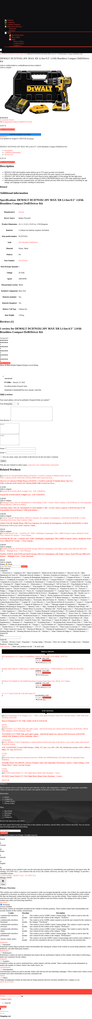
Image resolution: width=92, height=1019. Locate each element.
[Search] (1, 52)
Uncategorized (7, 122)
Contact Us (17, 45)
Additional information (12, 152)
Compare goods (65, 788)
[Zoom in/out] (1, 1011)
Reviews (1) (8, 154)
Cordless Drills (23, 54)
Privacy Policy (18, 41)
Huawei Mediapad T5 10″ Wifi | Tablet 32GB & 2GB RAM (24, 721)
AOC (4, 755)
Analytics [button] (3, 959)
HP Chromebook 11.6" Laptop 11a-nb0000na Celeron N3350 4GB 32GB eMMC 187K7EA (35, 656)
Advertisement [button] (5, 967)
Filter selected (5, 646)
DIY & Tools (7, 54)
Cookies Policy (18, 43)
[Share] (5, 1011)
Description (8, 150)
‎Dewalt (21, 212)
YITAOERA (6, 740)
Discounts (12, 29)
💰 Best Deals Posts (16, 35)
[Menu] (1, 50)
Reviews (12, 31)
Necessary (6, 905)
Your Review (5, 420)
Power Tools (15, 54)
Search (24, 566)
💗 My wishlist (14, 37)
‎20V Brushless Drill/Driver (28, 242)
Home (2, 54)
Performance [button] (4, 951)
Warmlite (5, 771)
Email (2, 453)
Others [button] (2, 976)
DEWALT (3, 136)
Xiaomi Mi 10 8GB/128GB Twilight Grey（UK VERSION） (23, 495)
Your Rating (4, 404)
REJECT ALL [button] (18, 875)
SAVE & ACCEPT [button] (7, 982)
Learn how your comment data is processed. (43, 465)
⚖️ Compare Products (12, 24)
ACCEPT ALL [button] (30, 875)
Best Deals (8, 811)
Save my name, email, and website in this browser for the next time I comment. (30, 457)
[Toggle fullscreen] (3, 1011)
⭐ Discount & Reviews (13, 27)
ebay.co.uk (5, 780)
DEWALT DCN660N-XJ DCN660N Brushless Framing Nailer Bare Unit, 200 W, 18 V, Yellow (36, 681)
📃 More (7, 33)
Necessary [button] (3, 902)
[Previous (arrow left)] (1, 1013)
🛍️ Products (8, 20)
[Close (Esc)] (8, 1011)
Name (3, 448)
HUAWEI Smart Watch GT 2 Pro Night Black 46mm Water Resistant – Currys (32, 776)
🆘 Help (12, 39)
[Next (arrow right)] (3, 1013)
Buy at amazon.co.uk (7, 129)
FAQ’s (6, 797)
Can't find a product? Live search (20, 134)
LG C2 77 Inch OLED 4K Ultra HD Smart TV (18, 693)
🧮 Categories (9, 22)
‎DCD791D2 (23, 261)
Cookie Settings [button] (6, 875)
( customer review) (7, 120)
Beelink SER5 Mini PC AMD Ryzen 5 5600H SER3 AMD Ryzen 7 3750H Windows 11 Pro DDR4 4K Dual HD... (43, 669)
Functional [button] (4, 942)
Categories (8, 817)
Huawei (4, 727)
